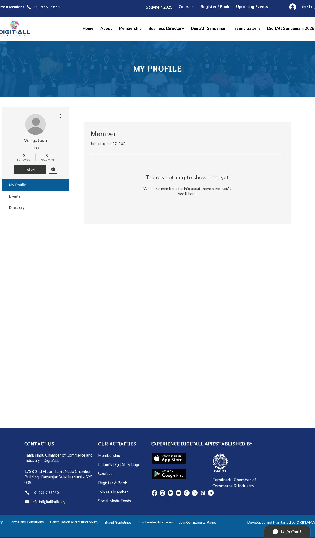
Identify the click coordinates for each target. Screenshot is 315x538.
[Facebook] (154, 493)
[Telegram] (211, 493)
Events (15, 196)
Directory (16, 207)
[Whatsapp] (187, 493)
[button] (209, 28)
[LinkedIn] (170, 493)
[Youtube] (178, 493)
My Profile (17, 185)
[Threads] (203, 493)
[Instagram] (162, 493)
